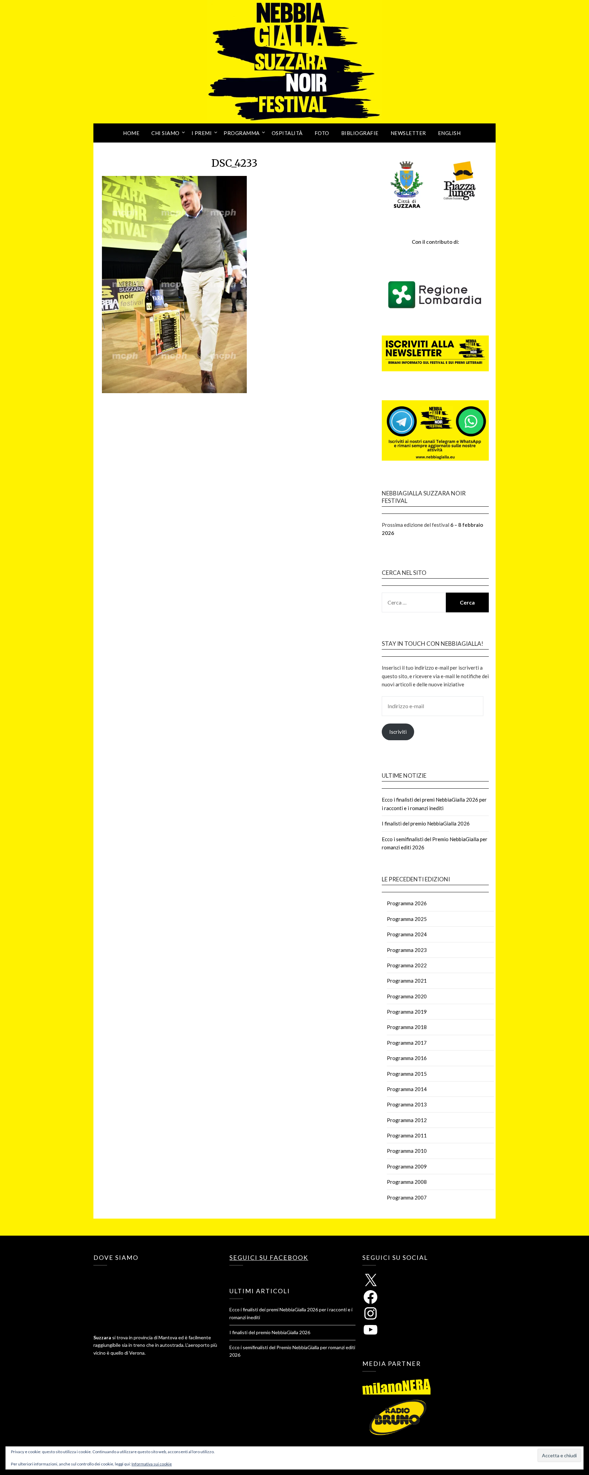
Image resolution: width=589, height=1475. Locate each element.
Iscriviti (398, 732)
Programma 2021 (407, 981)
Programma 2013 (407, 1104)
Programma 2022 (407, 965)
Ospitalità (287, 133)
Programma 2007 (407, 1197)
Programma (242, 133)
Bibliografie (360, 133)
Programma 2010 (407, 1151)
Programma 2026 (407, 903)
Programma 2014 (407, 1089)
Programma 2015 (407, 1074)
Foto (322, 133)
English (449, 133)
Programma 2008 (407, 1182)
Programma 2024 (407, 934)
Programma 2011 (407, 1135)
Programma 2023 (407, 950)
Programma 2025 (407, 919)
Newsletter (408, 133)
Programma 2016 (407, 1058)
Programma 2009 (407, 1166)
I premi (202, 133)
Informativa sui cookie (152, 1463)
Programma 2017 (407, 1043)
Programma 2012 (407, 1120)
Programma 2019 (407, 1012)
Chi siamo (165, 133)
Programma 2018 (407, 1027)
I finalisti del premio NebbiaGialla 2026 (426, 823)
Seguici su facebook (268, 1257)
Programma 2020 (407, 996)
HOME (131, 133)
